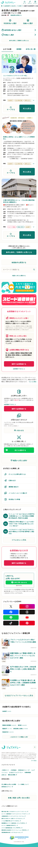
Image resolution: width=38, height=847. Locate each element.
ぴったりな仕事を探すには (17, 474)
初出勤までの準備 (14, 499)
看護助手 (7, 728)
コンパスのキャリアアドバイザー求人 (15, 75)
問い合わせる (19, 430)
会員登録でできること (19, 368)
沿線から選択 (28, 23)
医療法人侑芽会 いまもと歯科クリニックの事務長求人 (19, 138)
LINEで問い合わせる (20, 582)
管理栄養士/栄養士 (20, 728)
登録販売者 (8, 732)
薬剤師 (22, 725)
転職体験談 (28, 772)
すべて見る (33, 760)
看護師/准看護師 (9, 725)
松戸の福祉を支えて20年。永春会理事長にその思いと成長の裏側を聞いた (23, 668)
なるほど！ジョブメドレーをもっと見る (19, 695)
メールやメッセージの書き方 (18, 493)
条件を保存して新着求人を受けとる (19, 40)
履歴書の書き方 (14, 487)
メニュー (35, 3)
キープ (24, 3)
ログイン (30, 3)
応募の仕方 (12, 480)
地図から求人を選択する (19, 275)
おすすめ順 (7, 49)
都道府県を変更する (16, 15)
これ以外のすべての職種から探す (19, 737)
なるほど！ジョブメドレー (16, 772)
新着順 (19, 49)
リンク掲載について (23, 784)
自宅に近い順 (31, 49)
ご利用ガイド (5, 770)
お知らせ (4, 775)
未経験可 (6, 711)
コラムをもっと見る (19, 540)
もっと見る (32, 381)
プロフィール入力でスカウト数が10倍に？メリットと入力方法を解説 (23, 640)
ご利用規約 (13, 770)
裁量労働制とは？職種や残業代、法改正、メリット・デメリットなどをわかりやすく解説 (22, 655)
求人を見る (27, 108)
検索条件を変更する (19, 262)
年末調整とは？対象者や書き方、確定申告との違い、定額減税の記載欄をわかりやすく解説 (22, 682)
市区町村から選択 (10, 23)
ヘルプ (33, 770)
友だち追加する (20, 450)
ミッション (5, 772)
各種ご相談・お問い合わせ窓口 (19, 797)
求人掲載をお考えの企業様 (9, 784)
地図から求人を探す (20, 460)
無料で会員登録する (19, 364)
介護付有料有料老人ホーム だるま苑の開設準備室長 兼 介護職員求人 (18, 201)
